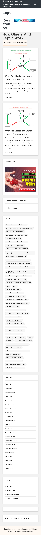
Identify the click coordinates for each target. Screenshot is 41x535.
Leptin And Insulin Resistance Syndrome (17, 303)
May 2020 (8, 465)
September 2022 (11, 420)
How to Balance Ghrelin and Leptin (16, 256)
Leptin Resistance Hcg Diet (14, 334)
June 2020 (8, 461)
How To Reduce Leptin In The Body (16, 279)
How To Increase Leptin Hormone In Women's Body (19, 267)
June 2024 (8, 384)
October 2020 (10, 444)
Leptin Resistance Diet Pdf (13, 316)
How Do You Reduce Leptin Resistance (17, 248)
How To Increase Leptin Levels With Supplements (16, 272)
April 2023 (8, 400)
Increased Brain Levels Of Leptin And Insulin (18, 282)
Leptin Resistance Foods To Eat (15, 330)
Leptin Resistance (7, 20)
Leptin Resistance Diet (12, 306)
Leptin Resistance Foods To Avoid (15, 327)
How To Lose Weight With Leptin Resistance (18, 276)
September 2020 (11, 449)
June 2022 (8, 424)
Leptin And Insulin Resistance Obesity (16, 299)
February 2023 (10, 408)
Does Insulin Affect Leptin (13, 238)
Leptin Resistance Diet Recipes (15, 323)
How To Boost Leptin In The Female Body (17, 260)
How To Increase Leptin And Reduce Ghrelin (18, 263)
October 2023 (10, 392)
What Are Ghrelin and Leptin (18, 76)
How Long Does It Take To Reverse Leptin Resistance (18, 252)
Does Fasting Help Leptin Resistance (16, 235)
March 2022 (9, 428)
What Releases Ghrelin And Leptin (15, 364)
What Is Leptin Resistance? (13, 361)
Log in (9, 486)
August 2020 (9, 453)
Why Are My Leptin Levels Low (15, 368)
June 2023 (8, 396)
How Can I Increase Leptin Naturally (16, 242)
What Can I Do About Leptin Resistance (17, 344)
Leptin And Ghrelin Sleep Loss (14, 293)
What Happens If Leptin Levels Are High (17, 351)
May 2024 (8, 388)
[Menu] (37, 20)
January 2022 (10, 436)
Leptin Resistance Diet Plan (14, 320)
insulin (8, 286)
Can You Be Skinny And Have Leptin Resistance (19, 228)
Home (7, 518)
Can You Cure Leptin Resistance (15, 231)
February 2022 (10, 432)
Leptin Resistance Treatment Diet (15, 337)
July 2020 (8, 457)
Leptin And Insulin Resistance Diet (15, 296)
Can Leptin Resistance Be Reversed (16, 225)
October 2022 (10, 416)
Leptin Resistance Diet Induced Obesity (17, 313)
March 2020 (9, 469)
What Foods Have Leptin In (13, 347)
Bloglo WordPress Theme (24, 532)
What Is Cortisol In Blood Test (14, 357)
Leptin (15, 286)
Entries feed (11, 490)
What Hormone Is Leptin (13, 354)
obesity (30, 337)
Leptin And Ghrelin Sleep (13, 289)
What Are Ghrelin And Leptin (24, 340)
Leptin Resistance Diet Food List (15, 310)
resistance (9, 340)
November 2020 (11, 441)
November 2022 (11, 412)
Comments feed (13, 494)
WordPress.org (12, 498)
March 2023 (9, 404)
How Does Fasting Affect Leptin (15, 245)
